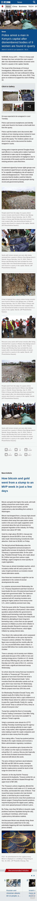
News (8, 6)
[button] (31, 875)
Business (23, 6)
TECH (31, 6)
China (14, 6)
